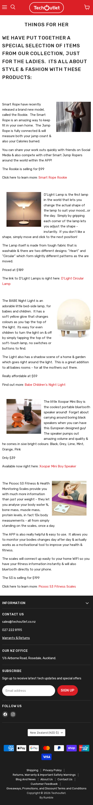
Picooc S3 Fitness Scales (57, 586)
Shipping (32, 770)
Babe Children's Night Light (45, 385)
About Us (46, 779)
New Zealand (44, 732)
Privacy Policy (52, 770)
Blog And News (26, 779)
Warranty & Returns (16, 638)
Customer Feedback (44, 783)
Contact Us (65, 779)
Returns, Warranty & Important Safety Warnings (44, 774)
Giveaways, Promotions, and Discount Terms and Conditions (46, 788)
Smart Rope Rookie (52, 177)
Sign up (67, 690)
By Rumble (46, 797)
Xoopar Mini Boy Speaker (57, 466)
